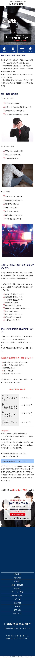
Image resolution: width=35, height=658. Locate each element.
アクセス (17, 610)
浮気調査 (17, 574)
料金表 (17, 606)
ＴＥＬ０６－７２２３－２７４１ (17, 636)
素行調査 (17, 578)
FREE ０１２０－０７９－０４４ (17, 638)
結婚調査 (17, 588)
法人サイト (17, 613)
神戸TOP (17, 599)
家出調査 (17, 581)
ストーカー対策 (17, 592)
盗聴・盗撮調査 (17, 585)
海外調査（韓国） (17, 595)
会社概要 (17, 603)
